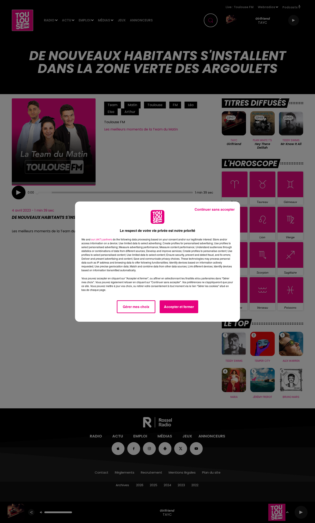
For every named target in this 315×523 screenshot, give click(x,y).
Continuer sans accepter (215, 209)
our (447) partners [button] (101, 239)
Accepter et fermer (179, 306)
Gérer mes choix (136, 306)
